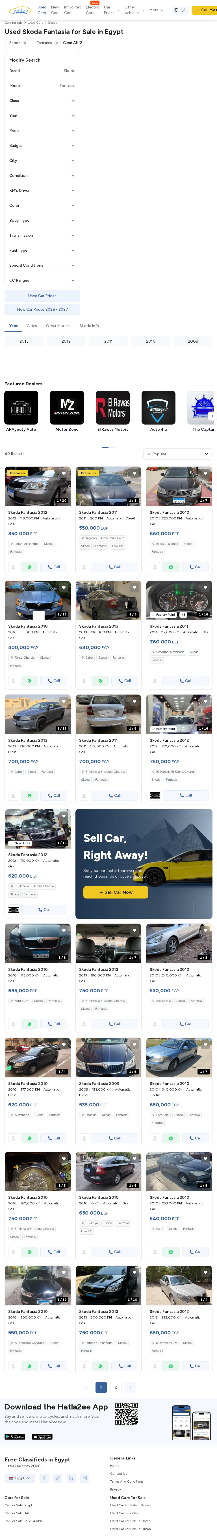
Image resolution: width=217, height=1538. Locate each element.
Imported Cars (72, 10)
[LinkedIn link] (71, 1478)
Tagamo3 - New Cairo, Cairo (105, 538)
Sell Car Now (119, 892)
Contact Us (118, 1474)
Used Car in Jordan (124, 1513)
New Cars (55, 10)
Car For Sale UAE (17, 1513)
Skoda (48, 544)
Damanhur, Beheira (99, 1343)
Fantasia (15, 552)
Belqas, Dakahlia (167, 544)
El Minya (92, 1223)
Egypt (19, 1478)
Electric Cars (92, 10)
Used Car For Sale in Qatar (130, 1521)
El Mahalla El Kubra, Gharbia (105, 772)
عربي (182, 9)
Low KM (117, 546)
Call (56, 567)
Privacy (115, 1489)
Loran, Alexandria (26, 544)
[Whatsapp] (29, 567)
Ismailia (91, 1115)
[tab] (13, 326)
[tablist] (108, 326)
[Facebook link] (44, 1478)
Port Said (162, 1115)
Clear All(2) (73, 42)
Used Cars (42, 10)
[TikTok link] (57, 1478)
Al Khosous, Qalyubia (29, 1343)
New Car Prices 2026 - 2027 (42, 309)
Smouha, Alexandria (170, 652)
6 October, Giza (166, 1343)
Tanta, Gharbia (24, 658)
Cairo (89, 658)
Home (114, 1466)
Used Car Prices (42, 295)
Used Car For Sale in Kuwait (130, 1505)
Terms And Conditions (126, 1481)
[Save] (63, 473)
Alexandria (163, 1001)
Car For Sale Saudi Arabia (24, 1521)
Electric (157, 1123)
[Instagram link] (84, 1478)
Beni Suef (22, 1001)
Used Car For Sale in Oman (130, 1529)
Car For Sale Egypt (18, 1505)
